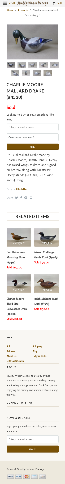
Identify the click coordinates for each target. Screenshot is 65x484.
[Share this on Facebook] (21, 197)
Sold (9, 346)
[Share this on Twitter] (16, 197)
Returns (11, 351)
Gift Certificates (15, 360)
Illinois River (22, 189)
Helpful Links (39, 356)
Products (23, 10)
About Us (11, 356)
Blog (35, 351)
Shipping (37, 346)
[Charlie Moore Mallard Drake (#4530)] (33, 41)
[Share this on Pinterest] (25, 197)
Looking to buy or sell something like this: (30, 117)
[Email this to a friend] (30, 197)
